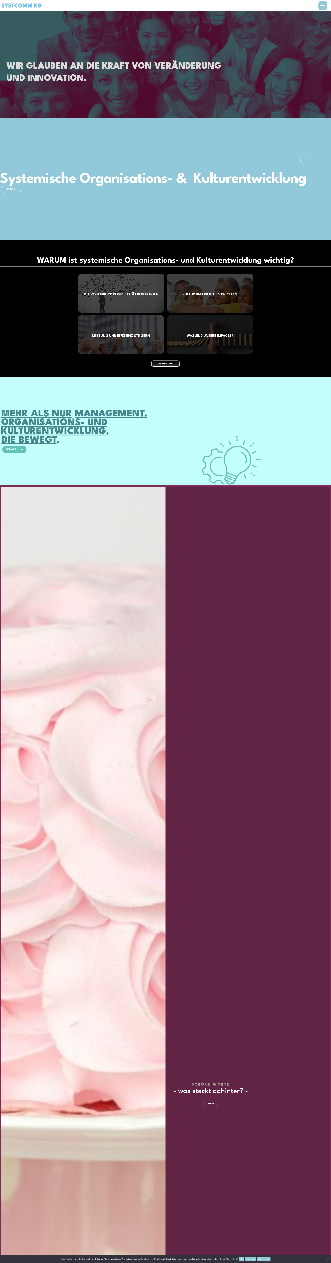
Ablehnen (251, 1259)
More (211, 1103)
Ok (242, 1259)
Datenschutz (264, 1259)
